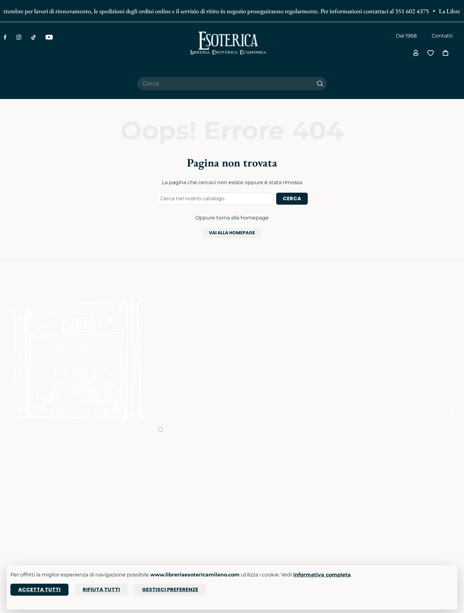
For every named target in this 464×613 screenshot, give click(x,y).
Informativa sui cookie (263, 498)
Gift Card (15, 507)
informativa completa (322, 575)
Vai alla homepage (232, 233)
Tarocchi (14, 489)
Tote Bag (15, 498)
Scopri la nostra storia (185, 471)
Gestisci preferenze (170, 589)
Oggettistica (19, 480)
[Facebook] (5, 37)
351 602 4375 (407, 11)
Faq (240, 471)
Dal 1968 (406, 36)
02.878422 (326, 480)
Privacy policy (253, 489)
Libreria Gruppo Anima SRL (424, 480)
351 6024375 (328, 489)
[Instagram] (18, 37)
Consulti (91, 480)
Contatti (442, 36)
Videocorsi (94, 471)
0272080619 (328, 520)
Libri (9, 471)
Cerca (292, 198)
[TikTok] (33, 37)
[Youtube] (49, 37)
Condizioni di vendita (262, 480)
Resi (241, 524)
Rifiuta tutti (101, 589)
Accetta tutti (39, 589)
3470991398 (328, 529)
